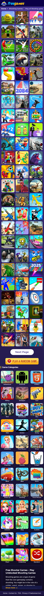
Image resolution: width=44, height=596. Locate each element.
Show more (10, 588)
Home (3, 9)
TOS (19, 593)
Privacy (24, 593)
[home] (13, 1)
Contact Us (13, 593)
